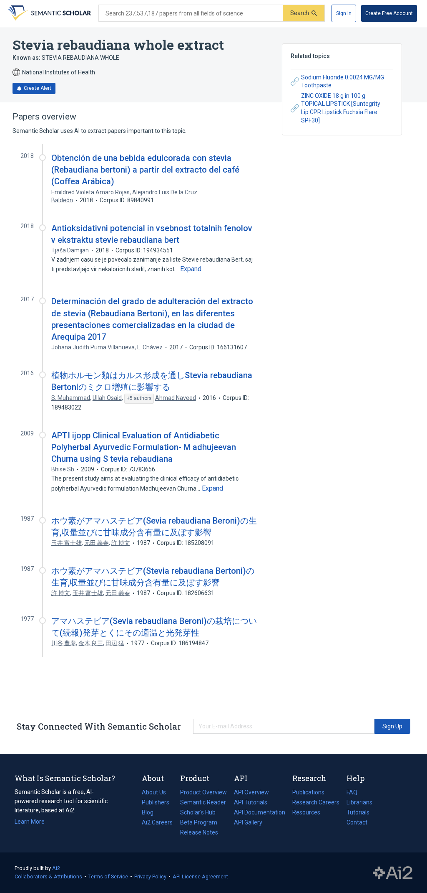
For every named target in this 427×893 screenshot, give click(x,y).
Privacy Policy (150, 876)
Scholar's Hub (198, 812)
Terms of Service (108, 876)
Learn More (30, 821)
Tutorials (358, 812)
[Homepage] (48, 13)
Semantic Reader (203, 802)
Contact (357, 822)
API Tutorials (250, 802)
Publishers (155, 802)
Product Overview (203, 792)
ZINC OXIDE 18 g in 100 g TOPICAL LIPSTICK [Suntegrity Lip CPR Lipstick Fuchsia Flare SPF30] (340, 108)
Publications (308, 793)
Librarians (359, 802)
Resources (306, 813)
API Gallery (248, 822)
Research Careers (315, 803)
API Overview (251, 792)
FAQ (352, 792)
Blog (151, 813)
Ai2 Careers (157, 823)
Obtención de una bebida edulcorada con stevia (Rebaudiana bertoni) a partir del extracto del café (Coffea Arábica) (145, 169)
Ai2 (56, 868)
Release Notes (199, 832)
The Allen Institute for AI (392, 872)
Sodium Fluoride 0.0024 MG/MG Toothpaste (342, 81)
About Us (154, 792)
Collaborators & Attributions (48, 876)
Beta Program (198, 822)
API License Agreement (200, 876)
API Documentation (259, 813)
